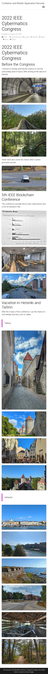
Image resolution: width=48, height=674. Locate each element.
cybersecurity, (16, 37)
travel (13, 39)
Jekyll (36, 670)
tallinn (42, 37)
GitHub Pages (29, 672)
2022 (5, 37)
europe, (26, 37)
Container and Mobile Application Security (23, 3)
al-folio (43, 670)
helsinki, (35, 37)
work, (6, 39)
